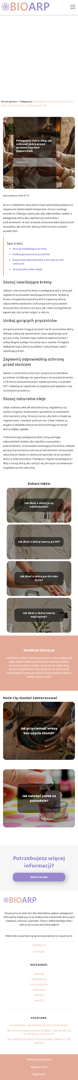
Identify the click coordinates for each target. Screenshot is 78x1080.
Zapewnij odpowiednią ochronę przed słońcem (38, 262)
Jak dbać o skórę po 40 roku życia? (39, 578)
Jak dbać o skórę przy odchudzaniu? (39, 505)
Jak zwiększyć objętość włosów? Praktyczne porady (39, 1041)
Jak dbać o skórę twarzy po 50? (39, 542)
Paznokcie (39, 979)
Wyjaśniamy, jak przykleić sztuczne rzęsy (39, 1025)
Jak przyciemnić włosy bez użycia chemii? (39, 731)
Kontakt (39, 952)
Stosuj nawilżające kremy (30, 249)
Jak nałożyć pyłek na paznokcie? (39, 798)
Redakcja (39, 946)
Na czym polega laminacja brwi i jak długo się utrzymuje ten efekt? (39, 1032)
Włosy (39, 1000)
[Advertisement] (39, 55)
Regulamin (39, 1074)
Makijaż (39, 974)
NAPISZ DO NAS (39, 877)
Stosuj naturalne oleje (27, 269)
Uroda (39, 995)
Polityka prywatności (39, 1059)
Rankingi (39, 990)
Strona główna (9, 102)
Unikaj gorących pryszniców (31, 254)
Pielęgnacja (26, 102)
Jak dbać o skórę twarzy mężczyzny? (39, 615)
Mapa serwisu (39, 1067)
